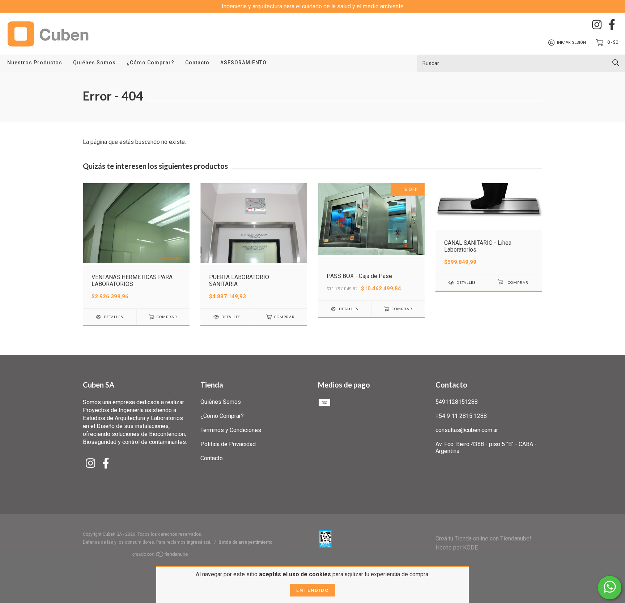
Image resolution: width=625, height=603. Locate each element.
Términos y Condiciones (230, 430)
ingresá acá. (199, 542)
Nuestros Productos (34, 62)
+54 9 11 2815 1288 (461, 415)
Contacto (197, 62)
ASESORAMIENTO (243, 62)
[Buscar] (615, 62)
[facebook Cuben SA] (611, 24)
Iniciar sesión (571, 42)
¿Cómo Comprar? (150, 62)
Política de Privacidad (228, 444)
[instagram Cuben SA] (596, 24)
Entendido (312, 590)
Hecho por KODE (456, 547)
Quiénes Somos (94, 62)
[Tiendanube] (161, 555)
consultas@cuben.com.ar (466, 430)
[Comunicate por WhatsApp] (609, 587)
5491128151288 (456, 401)
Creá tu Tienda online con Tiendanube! (483, 538)
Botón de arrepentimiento (245, 542)
